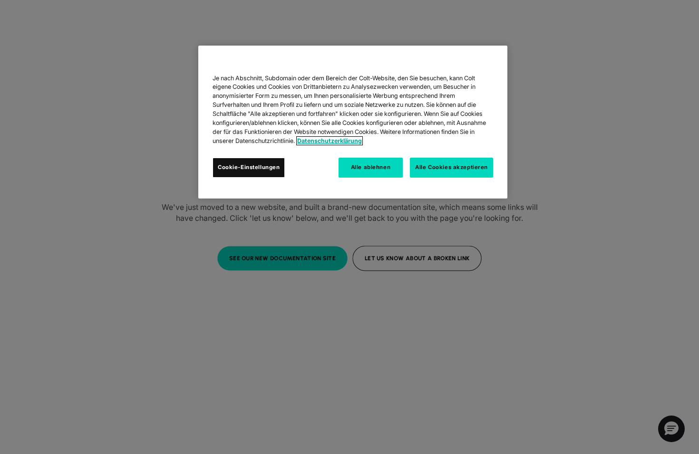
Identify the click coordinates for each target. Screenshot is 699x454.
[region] (352, 122)
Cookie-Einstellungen (249, 167)
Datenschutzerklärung (329, 140)
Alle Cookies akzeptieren (451, 167)
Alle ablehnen (370, 167)
